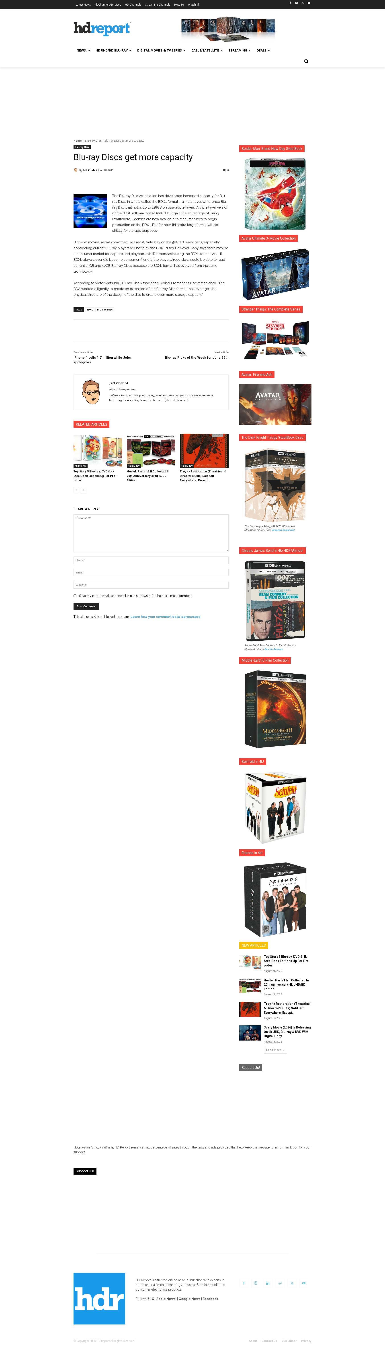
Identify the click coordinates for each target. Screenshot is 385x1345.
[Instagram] (296, 3)
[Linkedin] (267, 1283)
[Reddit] (279, 1283)
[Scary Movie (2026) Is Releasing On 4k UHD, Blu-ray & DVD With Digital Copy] (250, 1033)
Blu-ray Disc (93, 141)
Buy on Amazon (273, 649)
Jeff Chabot (90, 170)
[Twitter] (302, 3)
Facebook (210, 1299)
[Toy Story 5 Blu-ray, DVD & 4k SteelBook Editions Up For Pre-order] (98, 451)
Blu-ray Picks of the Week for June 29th (197, 358)
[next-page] (83, 490)
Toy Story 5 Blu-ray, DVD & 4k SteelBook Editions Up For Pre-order (95, 476)
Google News (189, 1299)
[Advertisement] (192, 100)
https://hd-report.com (122, 389)
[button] (306, 61)
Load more (273, 1050)
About (253, 1341)
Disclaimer (289, 1341)
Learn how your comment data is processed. (166, 617)
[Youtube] (308, 3)
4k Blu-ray (80, 465)
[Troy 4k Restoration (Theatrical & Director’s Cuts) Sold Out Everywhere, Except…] (204, 451)
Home (78, 141)
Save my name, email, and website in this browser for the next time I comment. (135, 596)
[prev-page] (76, 490)
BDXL (89, 309)
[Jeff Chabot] (76, 170)
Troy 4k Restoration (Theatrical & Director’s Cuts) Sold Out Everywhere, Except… (203, 476)
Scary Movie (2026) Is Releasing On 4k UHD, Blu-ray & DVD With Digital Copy (287, 1032)
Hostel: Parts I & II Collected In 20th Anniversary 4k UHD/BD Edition (148, 476)
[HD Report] (102, 29)
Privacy (306, 1341)
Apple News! (166, 1299)
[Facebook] (290, 3)
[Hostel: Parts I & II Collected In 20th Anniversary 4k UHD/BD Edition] (151, 451)
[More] (190, 181)
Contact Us (269, 1341)
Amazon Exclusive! (283, 530)
